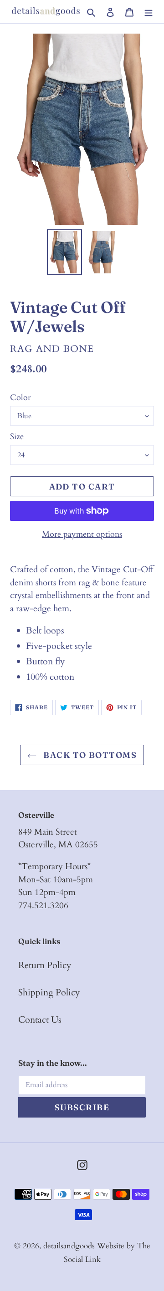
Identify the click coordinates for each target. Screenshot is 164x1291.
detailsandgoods (69, 1246)
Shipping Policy (49, 992)
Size (17, 436)
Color (20, 397)
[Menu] (148, 11)
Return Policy (45, 965)
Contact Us (40, 1020)
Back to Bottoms (89, 755)
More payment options (82, 534)
